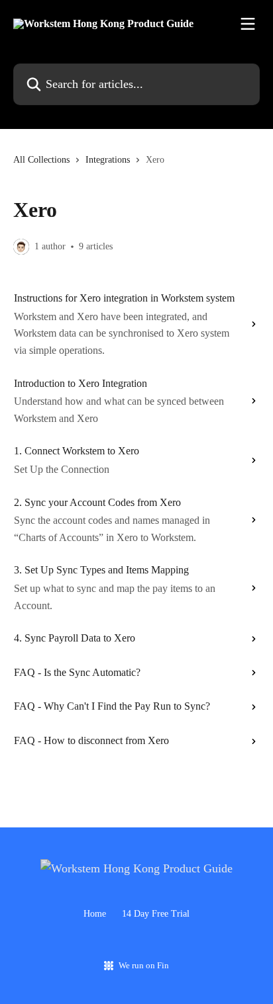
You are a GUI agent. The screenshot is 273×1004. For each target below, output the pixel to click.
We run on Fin (144, 965)
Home (94, 914)
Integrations (107, 160)
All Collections (41, 160)
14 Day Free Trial (156, 914)
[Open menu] (248, 24)
